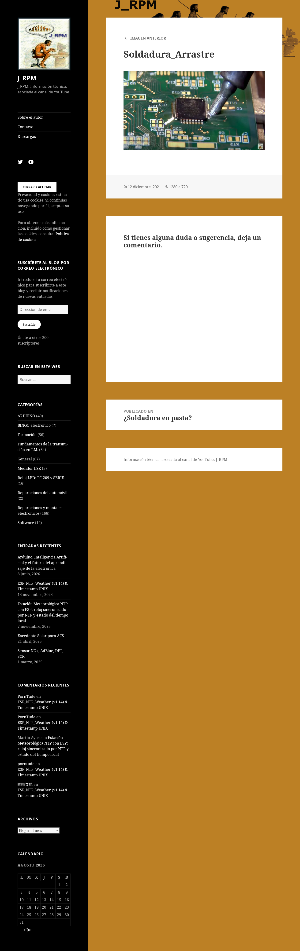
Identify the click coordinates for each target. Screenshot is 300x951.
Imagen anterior (148, 38)
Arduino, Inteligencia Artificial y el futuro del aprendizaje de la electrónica (42, 562)
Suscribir (29, 324)
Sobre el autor (30, 117)
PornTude (26, 696)
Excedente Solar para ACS (41, 635)
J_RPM (27, 77)
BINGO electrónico (34, 425)
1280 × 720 (178, 186)
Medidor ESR (29, 468)
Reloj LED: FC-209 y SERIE (41, 477)
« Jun (28, 929)
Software (26, 522)
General (25, 459)
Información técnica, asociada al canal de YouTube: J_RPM (175, 459)
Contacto (25, 126)
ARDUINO (26, 416)
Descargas (27, 136)
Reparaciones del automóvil (43, 492)
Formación (27, 434)
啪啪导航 (25, 784)
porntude (26, 763)
